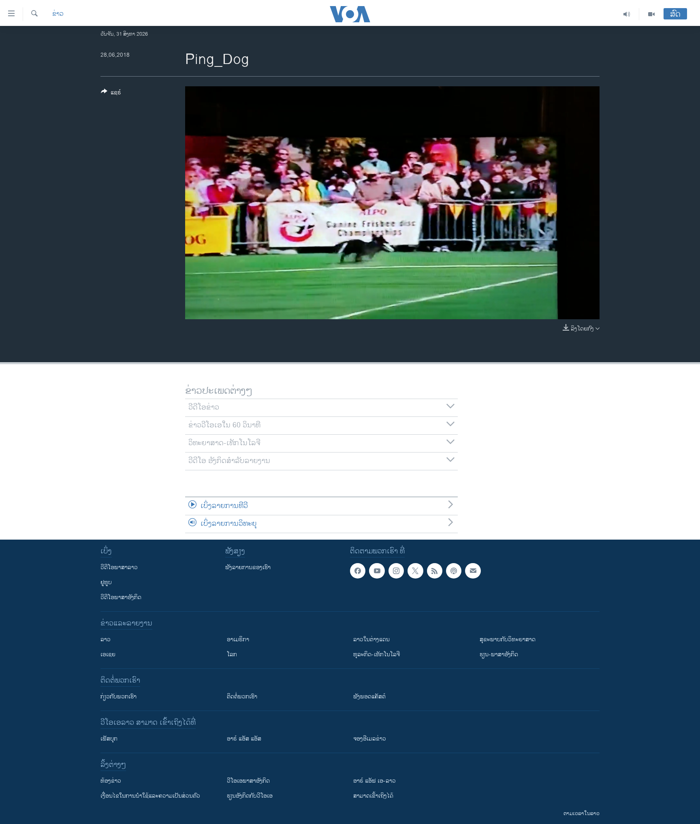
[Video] (651, 14)
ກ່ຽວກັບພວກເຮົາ (118, 696)
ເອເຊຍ (107, 654)
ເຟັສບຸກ (108, 738)
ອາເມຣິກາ (238, 639)
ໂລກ (232, 654)
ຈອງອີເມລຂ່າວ (369, 738)
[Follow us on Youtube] (376, 571)
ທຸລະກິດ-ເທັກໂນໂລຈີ (376, 654)
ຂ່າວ (58, 14)
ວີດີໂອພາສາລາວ (119, 567)
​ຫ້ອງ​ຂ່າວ (110, 781)
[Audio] (627, 14)
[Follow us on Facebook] (357, 571)
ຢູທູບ (106, 582)
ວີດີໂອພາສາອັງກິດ (120, 597)
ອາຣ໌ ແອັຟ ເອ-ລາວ (374, 781)
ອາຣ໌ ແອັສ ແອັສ (244, 738)
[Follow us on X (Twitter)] (415, 571)
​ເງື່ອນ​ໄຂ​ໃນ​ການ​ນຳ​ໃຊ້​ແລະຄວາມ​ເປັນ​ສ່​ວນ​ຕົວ (150, 796)
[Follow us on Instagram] (396, 571)
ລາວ (105, 639)
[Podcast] (453, 571)
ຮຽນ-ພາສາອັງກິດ (499, 654)
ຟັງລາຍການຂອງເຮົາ (248, 567)
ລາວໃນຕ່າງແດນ (371, 639)
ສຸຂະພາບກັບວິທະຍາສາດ (508, 639)
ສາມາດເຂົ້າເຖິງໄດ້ (373, 796)
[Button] (111, 93)
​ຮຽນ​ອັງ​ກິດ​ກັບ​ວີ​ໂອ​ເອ (250, 796)
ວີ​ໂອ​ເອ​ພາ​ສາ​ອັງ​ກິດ (248, 781)
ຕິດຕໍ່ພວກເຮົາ (242, 696)
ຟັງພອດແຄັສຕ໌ (369, 696)
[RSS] (434, 571)
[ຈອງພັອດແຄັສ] (472, 571)
